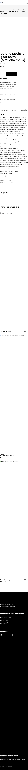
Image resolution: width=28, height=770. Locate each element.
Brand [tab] (3, 114)
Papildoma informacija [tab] (19, 110)
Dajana (2, 102)
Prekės (11, 9)
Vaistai (16, 9)
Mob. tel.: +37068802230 (6, 604)
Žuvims (21, 9)
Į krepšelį (11, 74)
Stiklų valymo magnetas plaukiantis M (7, 455)
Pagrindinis (3, 9)
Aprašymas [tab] (5, 110)
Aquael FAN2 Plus (5, 331)
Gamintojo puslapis (6, 176)
